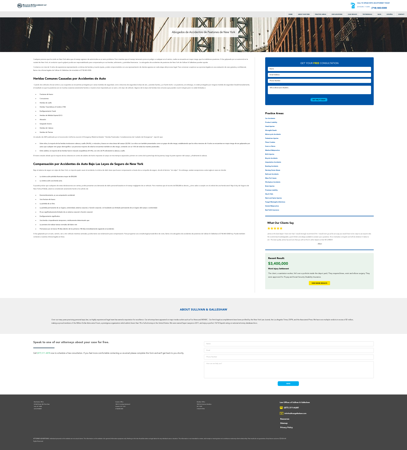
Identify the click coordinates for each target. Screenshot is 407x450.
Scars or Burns (270, 146)
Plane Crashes (270, 142)
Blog (379, 14)
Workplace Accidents (272, 182)
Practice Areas (320, 14)
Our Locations (337, 14)
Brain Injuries (269, 186)
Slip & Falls (269, 194)
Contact (401, 14)
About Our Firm (303, 14)
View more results (319, 283)
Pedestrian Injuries (271, 138)
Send (288, 383)
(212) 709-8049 (38, 408)
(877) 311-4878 (43, 353)
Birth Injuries (269, 154)
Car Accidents (270, 118)
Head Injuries (270, 126)
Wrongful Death (271, 130)
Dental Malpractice (272, 206)
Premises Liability (271, 190)
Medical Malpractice (272, 150)
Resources (284, 418)
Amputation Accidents (273, 162)
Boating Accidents (271, 166)
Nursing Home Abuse (272, 170)
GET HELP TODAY (318, 100)
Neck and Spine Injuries (273, 198)
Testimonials (367, 14)
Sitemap (284, 423)
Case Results (352, 14)
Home (291, 14)
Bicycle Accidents (271, 158)
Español (390, 14)
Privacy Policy (286, 427)
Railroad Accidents (272, 174)
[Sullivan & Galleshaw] (32, 5)
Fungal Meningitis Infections (275, 202)
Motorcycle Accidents (273, 134)
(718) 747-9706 (201, 408)
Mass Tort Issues (270, 178)
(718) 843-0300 (379, 8)
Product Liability (271, 122)
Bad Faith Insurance (272, 210)
